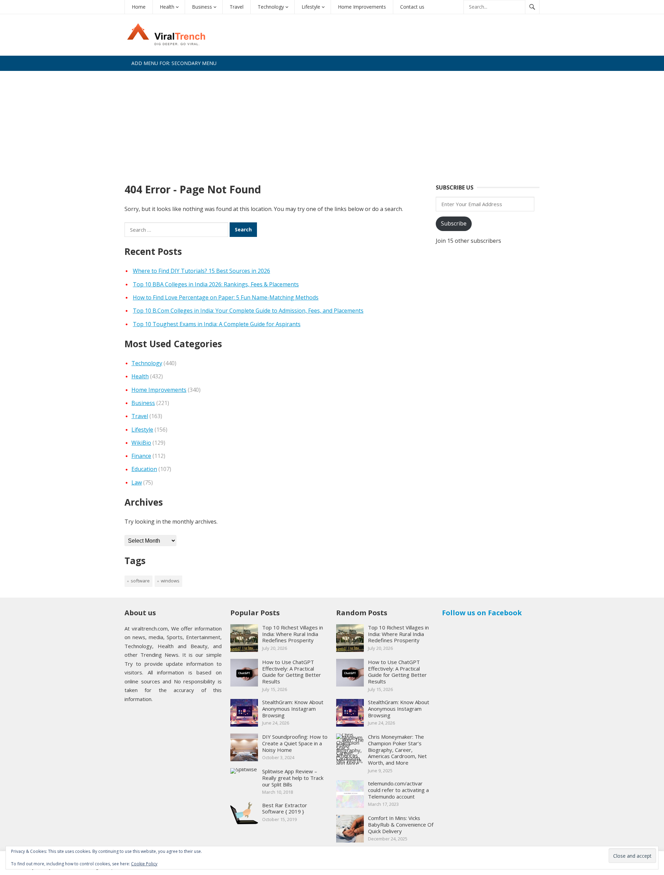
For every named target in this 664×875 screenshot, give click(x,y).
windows (170, 581)
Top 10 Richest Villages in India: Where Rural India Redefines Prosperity (292, 634)
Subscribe (454, 223)
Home (139, 6)
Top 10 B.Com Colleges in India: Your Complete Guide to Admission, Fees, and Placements (248, 310)
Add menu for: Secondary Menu (173, 63)
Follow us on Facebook (482, 612)
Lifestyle (311, 6)
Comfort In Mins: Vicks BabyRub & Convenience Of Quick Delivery (400, 824)
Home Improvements (362, 6)
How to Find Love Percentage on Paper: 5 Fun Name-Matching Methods (226, 297)
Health (167, 6)
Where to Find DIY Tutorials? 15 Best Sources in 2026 (201, 271)
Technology (271, 6)
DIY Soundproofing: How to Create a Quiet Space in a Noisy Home (295, 743)
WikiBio (141, 442)
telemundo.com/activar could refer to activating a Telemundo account (398, 790)
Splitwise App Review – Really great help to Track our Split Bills (292, 778)
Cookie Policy (144, 864)
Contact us (412, 6)
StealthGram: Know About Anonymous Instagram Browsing (292, 709)
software (140, 581)
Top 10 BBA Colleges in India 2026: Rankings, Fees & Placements (216, 284)
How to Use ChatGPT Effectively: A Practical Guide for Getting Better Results (291, 671)
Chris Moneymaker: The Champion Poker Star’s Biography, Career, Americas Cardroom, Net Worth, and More (397, 749)
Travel (236, 6)
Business (202, 6)
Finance (141, 456)
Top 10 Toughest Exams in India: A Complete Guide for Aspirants (217, 324)
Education (144, 469)
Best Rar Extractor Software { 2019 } (284, 808)
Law (136, 482)
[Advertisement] (332, 122)
